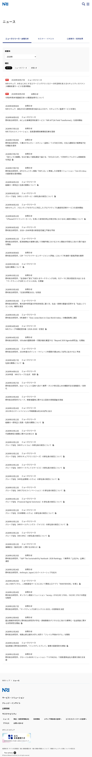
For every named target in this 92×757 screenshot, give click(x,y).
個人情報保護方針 (25, 748)
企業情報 (6, 708)
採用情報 (36, 719)
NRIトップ (6, 680)
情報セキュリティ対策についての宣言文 (62, 748)
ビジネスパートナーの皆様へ (76, 719)
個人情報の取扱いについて (41, 748)
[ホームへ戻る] (5, 4)
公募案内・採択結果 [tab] (75, 38)
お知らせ (34, 68)
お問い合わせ (18, 723)
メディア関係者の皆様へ (53, 719)
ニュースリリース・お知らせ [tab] (17, 38)
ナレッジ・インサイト (11, 703)
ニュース (6, 719)
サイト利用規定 (14, 748)
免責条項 (5, 748)
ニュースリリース (21, 68)
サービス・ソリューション (13, 697)
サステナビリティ (9, 713)
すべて (8, 68)
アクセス (6, 723)
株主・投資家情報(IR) (21, 719)
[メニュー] (88, 4)
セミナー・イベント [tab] (46, 38)
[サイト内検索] (83, 4)
